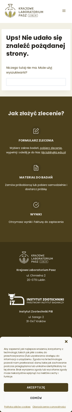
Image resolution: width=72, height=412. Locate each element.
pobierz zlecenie (51, 148)
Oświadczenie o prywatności (49, 406)
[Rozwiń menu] (63, 11)
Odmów (36, 398)
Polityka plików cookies (17, 406)
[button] (66, 341)
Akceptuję (36, 387)
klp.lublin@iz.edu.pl (53, 152)
